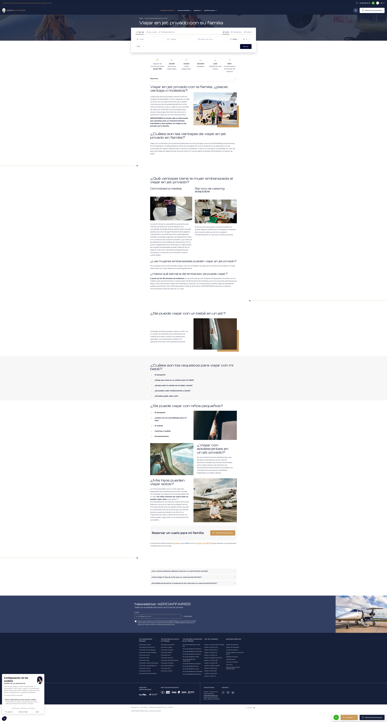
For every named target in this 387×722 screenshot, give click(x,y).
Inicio (141, 18)
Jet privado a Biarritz (166, 652)
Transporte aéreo (230, 659)
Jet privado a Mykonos (167, 657)
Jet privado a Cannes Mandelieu (148, 652)
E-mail (136, 612)
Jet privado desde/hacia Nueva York (192, 651)
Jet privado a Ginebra (145, 644)
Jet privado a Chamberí (167, 663)
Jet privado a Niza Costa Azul (147, 647)
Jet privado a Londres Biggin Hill (148, 665)
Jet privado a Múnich (144, 668)
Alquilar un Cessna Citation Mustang (214, 644)
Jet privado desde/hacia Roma (191, 669)
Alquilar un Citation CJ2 (210, 655)
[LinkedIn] (377, 3)
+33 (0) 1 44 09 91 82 (204, 543)
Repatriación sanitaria (232, 656)
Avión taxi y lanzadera (232, 662)
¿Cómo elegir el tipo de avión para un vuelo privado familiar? (176, 577)
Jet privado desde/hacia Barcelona (192, 674)
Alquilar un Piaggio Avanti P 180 (213, 657)
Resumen (154, 79)
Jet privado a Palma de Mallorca (148, 673)
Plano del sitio (135, 707)
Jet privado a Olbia (144, 657)
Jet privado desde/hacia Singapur (192, 663)
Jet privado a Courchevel (167, 644)
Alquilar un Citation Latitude (212, 665)
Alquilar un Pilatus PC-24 (211, 650)
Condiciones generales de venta (157, 707)
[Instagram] (228, 692)
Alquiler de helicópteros (232, 647)
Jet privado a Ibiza (166, 668)
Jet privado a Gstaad (166, 647)
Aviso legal (144, 707)
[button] (372, 10)
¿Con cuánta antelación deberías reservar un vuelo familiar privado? (179, 571)
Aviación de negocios (232, 650)
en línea (176, 543)
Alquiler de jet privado (232, 644)
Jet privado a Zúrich (144, 655)
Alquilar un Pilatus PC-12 (210, 652)
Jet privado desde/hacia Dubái (191, 656)
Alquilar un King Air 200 (210, 663)
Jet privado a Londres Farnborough (148, 663)
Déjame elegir (23, 712)
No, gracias (9, 712)
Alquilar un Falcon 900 (210, 671)
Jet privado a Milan (144, 660)
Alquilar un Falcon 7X (210, 676)
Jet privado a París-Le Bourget (147, 650)
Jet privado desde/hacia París (190, 666)
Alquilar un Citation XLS (210, 668)
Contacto (170, 707)
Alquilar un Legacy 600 (210, 673)
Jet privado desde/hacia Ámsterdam (192, 671)
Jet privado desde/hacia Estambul (192, 649)
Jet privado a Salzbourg (167, 665)
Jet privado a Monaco (145, 671)
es (381, 3)
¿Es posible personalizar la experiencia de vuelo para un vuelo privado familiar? (184, 583)
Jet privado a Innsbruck (167, 650)
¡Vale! (37, 712)
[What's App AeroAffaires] (373, 3)
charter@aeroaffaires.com (211, 695)
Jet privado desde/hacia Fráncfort (192, 654)
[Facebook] (223, 692)
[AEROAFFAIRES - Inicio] (13, 10)
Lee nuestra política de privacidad (13, 695)
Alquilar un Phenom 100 (210, 647)
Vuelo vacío (229, 664)
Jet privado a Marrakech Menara (169, 660)
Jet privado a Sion (166, 655)
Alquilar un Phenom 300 (211, 660)
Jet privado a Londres (166, 671)
